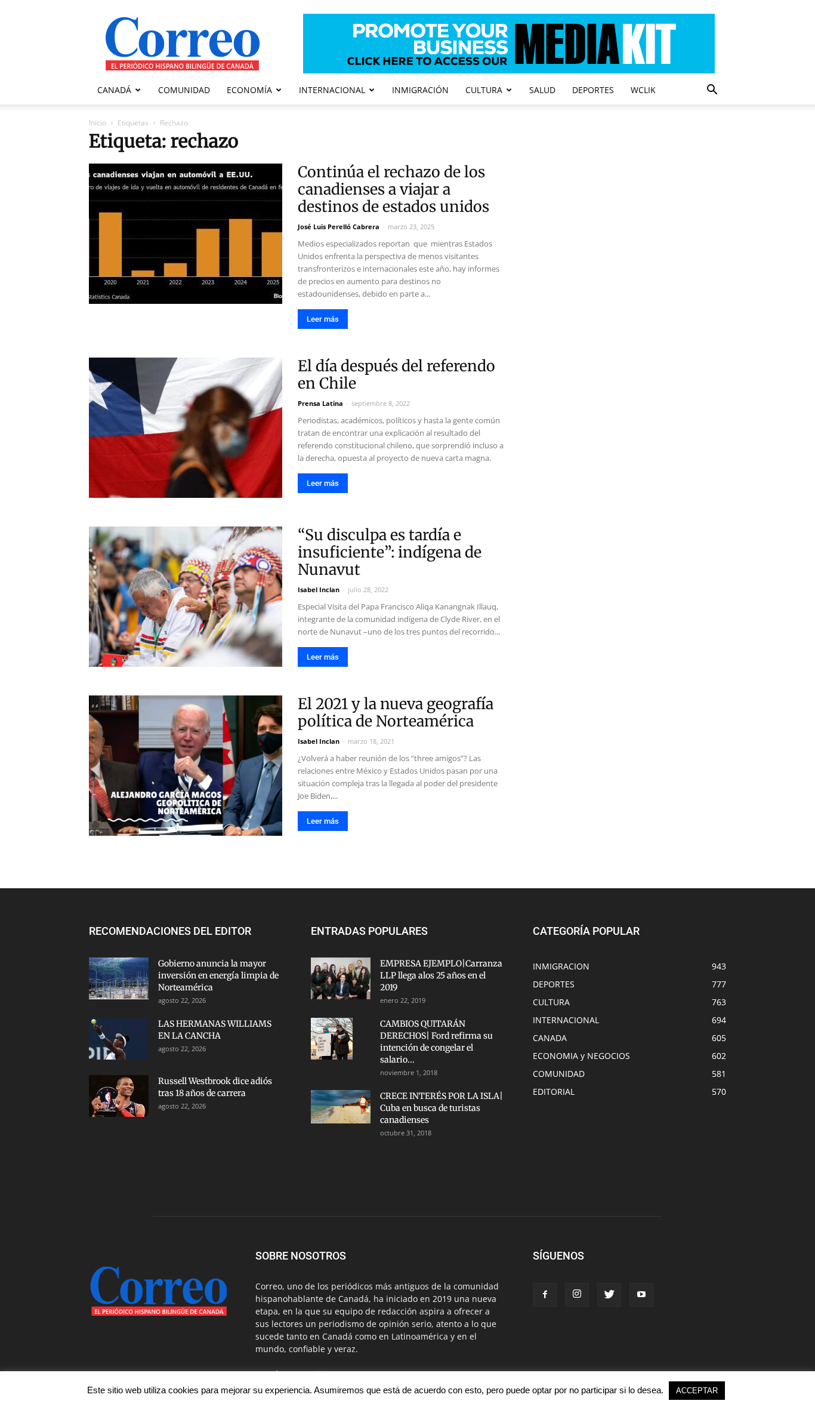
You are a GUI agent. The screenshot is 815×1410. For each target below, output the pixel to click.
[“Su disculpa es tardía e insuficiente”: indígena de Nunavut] (185, 597)
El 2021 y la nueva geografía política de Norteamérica (395, 712)
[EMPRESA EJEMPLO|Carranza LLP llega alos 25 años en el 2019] (341, 978)
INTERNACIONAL (332, 90)
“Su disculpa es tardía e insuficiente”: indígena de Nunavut (389, 552)
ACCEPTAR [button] (697, 1390)
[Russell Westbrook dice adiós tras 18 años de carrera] (119, 1096)
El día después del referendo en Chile (396, 374)
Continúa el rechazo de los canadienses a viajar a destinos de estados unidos (393, 189)
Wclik (643, 90)
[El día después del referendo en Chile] (185, 428)
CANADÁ (114, 90)
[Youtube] (641, 1295)
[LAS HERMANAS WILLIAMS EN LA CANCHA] (119, 1039)
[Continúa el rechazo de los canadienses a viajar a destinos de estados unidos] (185, 234)
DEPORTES (593, 90)
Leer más (323, 319)
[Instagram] (577, 1295)
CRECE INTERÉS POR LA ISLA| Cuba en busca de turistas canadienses (441, 1108)
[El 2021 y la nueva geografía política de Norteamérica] (185, 765)
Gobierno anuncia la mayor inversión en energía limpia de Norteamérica (218, 975)
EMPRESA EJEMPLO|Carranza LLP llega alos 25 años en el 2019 (441, 975)
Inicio (97, 123)
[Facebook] (545, 1295)
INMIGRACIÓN (420, 90)
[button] (711, 91)
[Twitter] (609, 1295)
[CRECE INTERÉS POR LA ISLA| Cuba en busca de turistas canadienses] (341, 1106)
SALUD (542, 90)
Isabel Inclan (318, 589)
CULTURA (483, 90)
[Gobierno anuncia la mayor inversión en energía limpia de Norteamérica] (119, 978)
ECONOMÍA (249, 90)
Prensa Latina (320, 403)
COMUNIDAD (184, 90)
